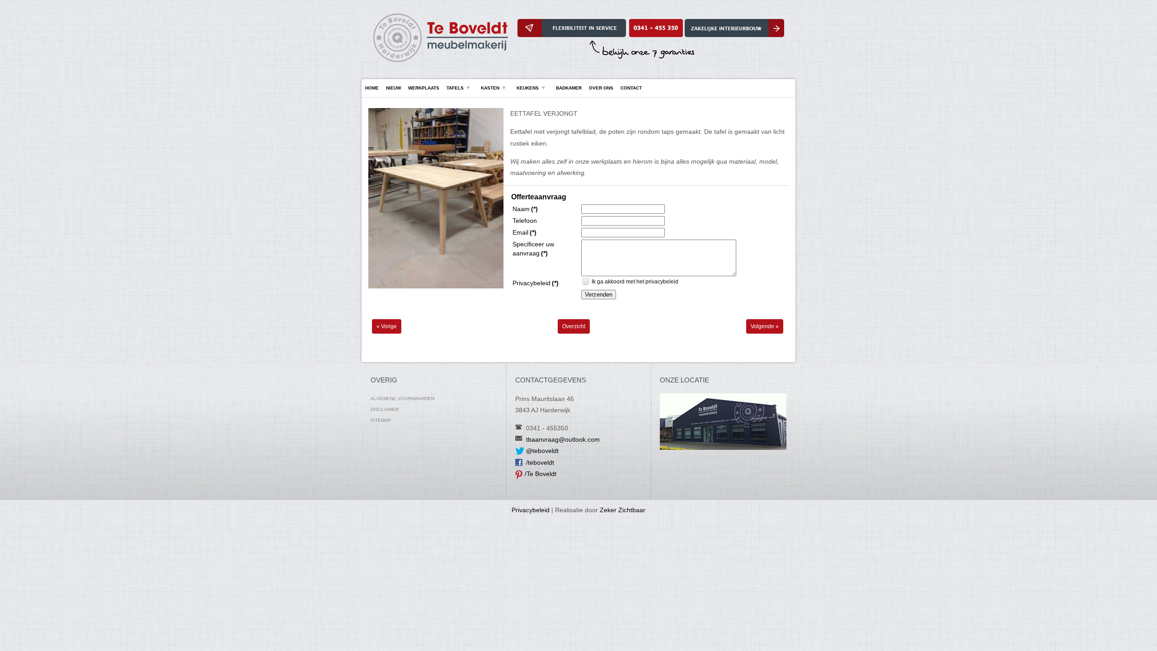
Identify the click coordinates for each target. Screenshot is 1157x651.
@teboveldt (542, 450)
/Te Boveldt (540, 473)
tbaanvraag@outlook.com (563, 439)
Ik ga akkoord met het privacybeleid (635, 281)
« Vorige (386, 326)
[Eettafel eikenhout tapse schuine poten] (435, 286)
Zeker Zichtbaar (622, 510)
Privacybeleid (531, 510)
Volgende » (765, 326)
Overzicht (573, 326)
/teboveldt (540, 462)
